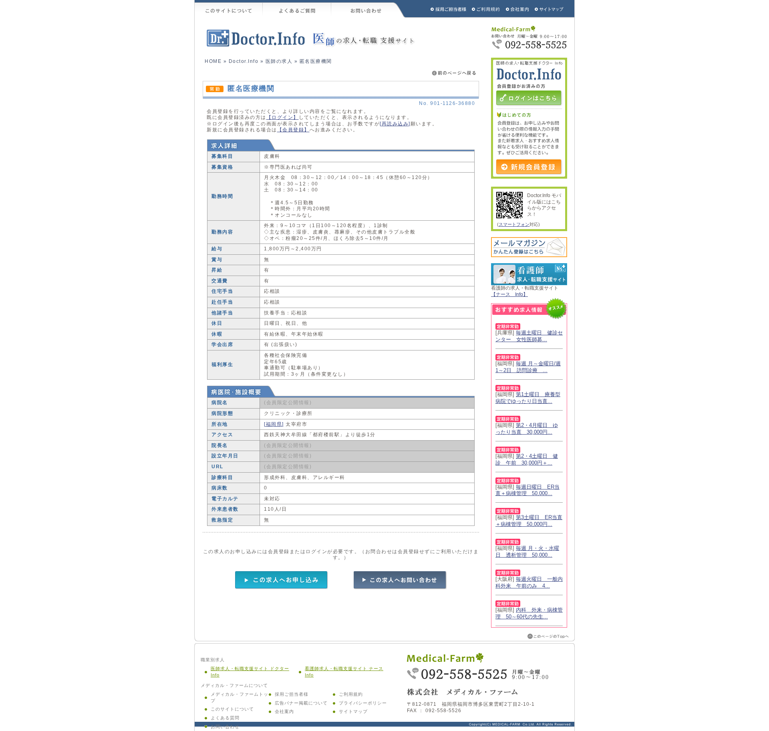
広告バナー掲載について (301, 703)
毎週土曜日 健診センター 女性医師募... (529, 336)
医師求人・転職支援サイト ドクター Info (250, 671)
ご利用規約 (486, 9)
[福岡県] (274, 424)
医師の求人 (279, 61)
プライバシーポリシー (363, 703)
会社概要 (517, 9)
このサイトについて (229, 9)
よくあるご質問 (297, 9)
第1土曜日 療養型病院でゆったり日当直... (527, 397)
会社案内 (284, 711)
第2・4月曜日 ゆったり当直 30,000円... (526, 428)
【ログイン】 (282, 117)
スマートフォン (514, 224)
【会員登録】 (293, 130)
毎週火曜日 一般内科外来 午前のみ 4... (529, 582)
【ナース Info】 (509, 294)
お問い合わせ (368, 9)
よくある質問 (225, 717)
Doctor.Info (244, 61)
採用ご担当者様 (438, 9)
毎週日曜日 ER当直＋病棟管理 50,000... (527, 490)
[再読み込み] (395, 124)
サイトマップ (549, 9)
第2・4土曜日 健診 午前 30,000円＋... (526, 459)
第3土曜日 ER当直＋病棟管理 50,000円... (528, 520)
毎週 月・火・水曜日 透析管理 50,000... (527, 551)
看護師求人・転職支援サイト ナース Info (344, 671)
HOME (213, 61)
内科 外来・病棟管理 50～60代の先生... (529, 613)
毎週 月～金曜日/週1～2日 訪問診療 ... (528, 366)
